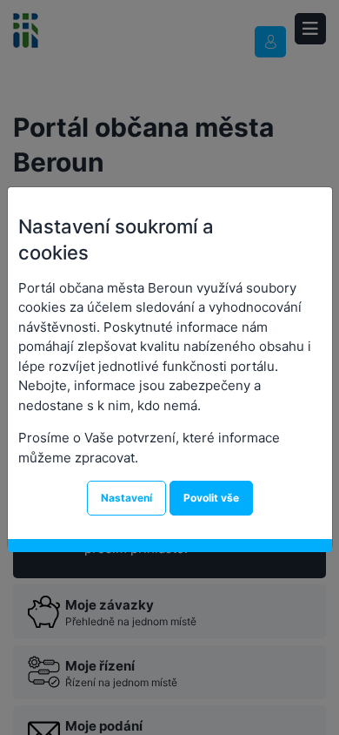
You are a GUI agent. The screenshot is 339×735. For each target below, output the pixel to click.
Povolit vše (211, 497)
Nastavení (126, 497)
